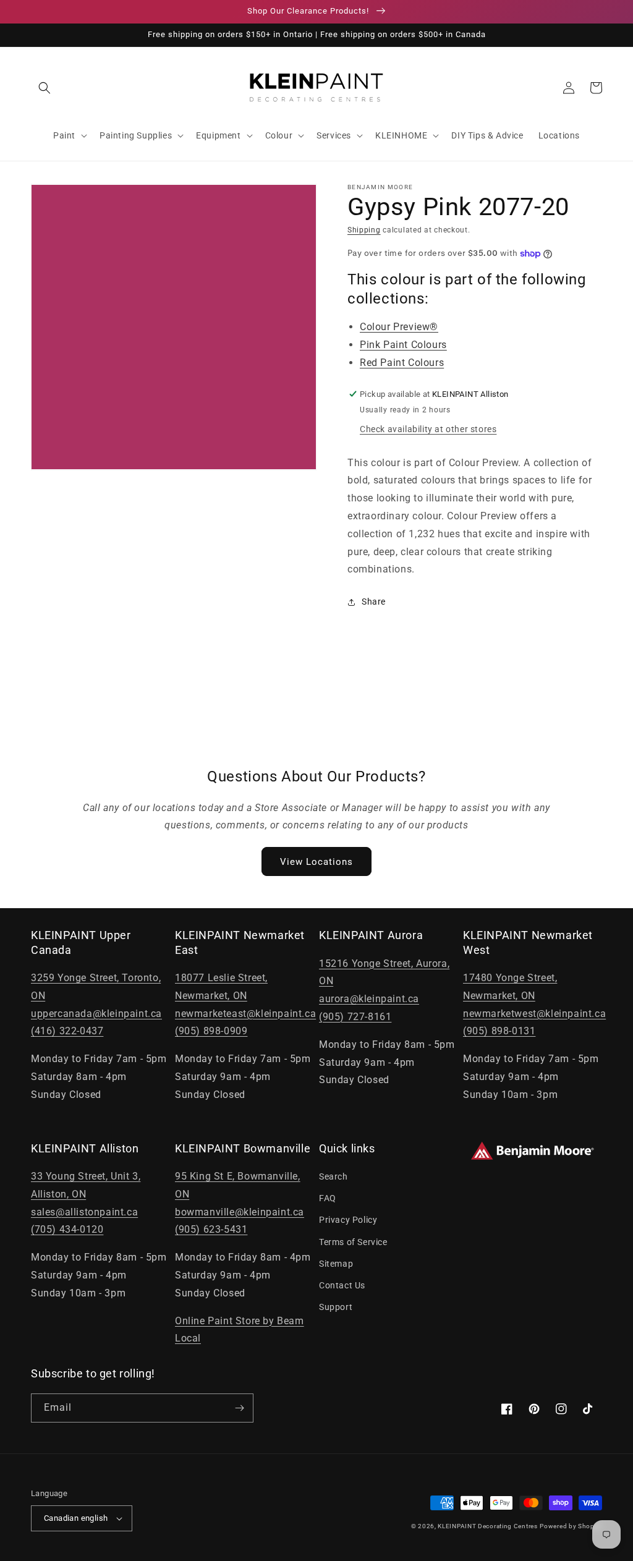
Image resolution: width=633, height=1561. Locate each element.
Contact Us (342, 1285)
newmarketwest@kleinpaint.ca (534, 1013)
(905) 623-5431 (211, 1229)
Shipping (364, 230)
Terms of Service (353, 1242)
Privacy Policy (348, 1220)
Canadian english (76, 1518)
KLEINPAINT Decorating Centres (487, 1526)
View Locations (316, 861)
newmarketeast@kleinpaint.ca (245, 1013)
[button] (44, 87)
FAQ (327, 1198)
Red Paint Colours (402, 362)
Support (335, 1307)
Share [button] (374, 601)
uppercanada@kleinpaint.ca (96, 1013)
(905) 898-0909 (211, 1031)
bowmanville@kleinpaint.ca (239, 1212)
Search (333, 1176)
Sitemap (336, 1264)
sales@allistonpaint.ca (84, 1212)
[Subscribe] (239, 1408)
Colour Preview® (399, 327)
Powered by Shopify (571, 1526)
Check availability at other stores (428, 429)
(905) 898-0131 (499, 1031)
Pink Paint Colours (403, 345)
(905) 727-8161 (355, 1017)
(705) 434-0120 (67, 1229)
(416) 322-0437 (67, 1031)
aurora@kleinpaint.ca (369, 999)
